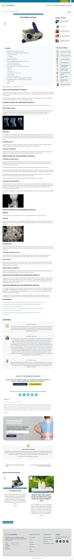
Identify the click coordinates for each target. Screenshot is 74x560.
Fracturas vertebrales (12, 59)
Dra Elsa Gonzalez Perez (65, 84)
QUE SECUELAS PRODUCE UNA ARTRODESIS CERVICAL (19, 77)
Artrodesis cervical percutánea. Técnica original (13, 306)
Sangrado (9, 67)
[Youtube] (28, 394)
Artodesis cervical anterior (13, 62)
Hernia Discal (25, 14)
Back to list (28, 465)
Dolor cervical (10, 74)
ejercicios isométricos (31, 291)
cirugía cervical (12, 277)
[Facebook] (20, 394)
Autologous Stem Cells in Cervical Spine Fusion (13, 310)
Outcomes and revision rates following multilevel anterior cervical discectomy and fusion (22, 312)
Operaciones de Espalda (38, 14)
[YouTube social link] (6, 1)
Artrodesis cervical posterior (14, 64)
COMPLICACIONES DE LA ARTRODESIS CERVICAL (18, 66)
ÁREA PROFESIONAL (64, 1)
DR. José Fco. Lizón (31, 360)
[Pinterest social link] (7, 1)
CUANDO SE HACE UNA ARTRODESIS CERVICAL (17, 52)
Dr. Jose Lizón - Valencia (65, 51)
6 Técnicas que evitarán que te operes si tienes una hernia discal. (65, 31)
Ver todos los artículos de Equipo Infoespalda (28, 456)
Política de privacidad (19, 434)
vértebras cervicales (30, 92)
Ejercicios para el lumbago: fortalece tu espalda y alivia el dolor (64, 21)
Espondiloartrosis (11, 57)
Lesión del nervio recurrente (14, 72)
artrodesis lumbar (22, 296)
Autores (8, 82)
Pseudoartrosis (11, 71)
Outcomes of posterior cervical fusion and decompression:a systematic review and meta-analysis (23, 308)
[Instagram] (24, 394)
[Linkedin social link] (8, 1)
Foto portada (6, 314)
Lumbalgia (31, 14)
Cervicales (7, 11)
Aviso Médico (6, 412)
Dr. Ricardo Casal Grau (31, 336)
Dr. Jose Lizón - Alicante (65, 55)
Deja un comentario (8, 522)
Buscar (69, 12)
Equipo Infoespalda (31, 324)
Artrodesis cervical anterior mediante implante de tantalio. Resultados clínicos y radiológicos (22, 304)
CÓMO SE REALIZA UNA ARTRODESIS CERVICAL (17, 61)
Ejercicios (20, 14)
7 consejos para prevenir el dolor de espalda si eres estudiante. (65, 41)
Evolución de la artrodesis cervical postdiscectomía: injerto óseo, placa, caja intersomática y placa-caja (24, 302)
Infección (9, 69)
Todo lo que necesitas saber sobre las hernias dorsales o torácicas (65, 36)
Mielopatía (10, 56)
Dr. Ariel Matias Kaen (65, 62)
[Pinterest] (36, 394)
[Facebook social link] (3, 1)
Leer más (15, 505)
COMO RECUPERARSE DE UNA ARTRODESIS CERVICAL (19, 79)
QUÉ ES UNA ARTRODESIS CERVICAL (15, 51)
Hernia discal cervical (12, 54)
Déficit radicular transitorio (13, 76)
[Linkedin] (32, 394)
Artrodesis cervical (15, 491)
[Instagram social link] (4, 1)
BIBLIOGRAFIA (10, 81)
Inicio (4, 11)
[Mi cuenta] (70, 1)
